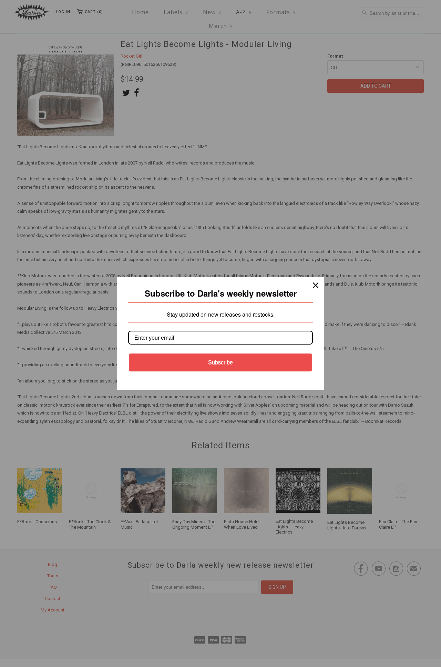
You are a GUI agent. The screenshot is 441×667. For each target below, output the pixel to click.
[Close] (315, 285)
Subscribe (220, 362)
